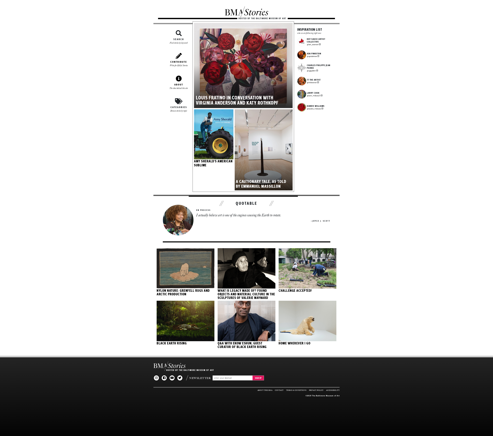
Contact (279, 390)
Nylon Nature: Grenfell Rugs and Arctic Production (183, 292)
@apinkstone (312, 56)
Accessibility (333, 390)
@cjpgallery (311, 70)
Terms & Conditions (296, 390)
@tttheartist (312, 82)
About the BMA (264, 390)
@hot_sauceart (313, 44)
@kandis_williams (314, 109)
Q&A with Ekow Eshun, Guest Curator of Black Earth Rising (242, 345)
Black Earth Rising (172, 343)
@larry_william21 (313, 95)
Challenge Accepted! (295, 291)
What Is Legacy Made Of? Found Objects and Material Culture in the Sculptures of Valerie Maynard (246, 294)
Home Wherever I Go (294, 343)
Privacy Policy (316, 390)
